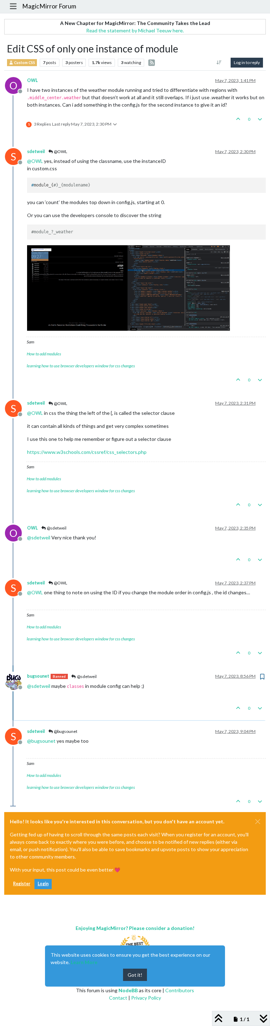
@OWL (60, 151)
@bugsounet (65, 731)
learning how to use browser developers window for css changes (81, 365)
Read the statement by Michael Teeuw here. (135, 30)
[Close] (258, 821)
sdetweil (36, 151)
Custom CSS (24, 63)
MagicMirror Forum (49, 6)
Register (21, 883)
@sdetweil (56, 528)
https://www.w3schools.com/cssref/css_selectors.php (87, 452)
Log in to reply (247, 62)
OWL (32, 80)
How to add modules (44, 353)
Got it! (135, 975)
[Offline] (16, 681)
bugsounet (38, 676)
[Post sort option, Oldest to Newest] (219, 63)
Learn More (84, 962)
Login (43, 883)
